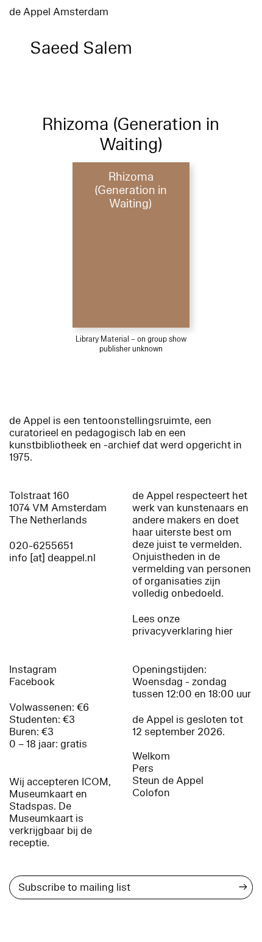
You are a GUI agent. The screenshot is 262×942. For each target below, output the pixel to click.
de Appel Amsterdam (58, 12)
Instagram (33, 670)
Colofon (151, 793)
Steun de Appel (168, 781)
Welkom (151, 756)
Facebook (32, 682)
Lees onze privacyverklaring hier (182, 625)
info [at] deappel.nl (52, 558)
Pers (143, 768)
